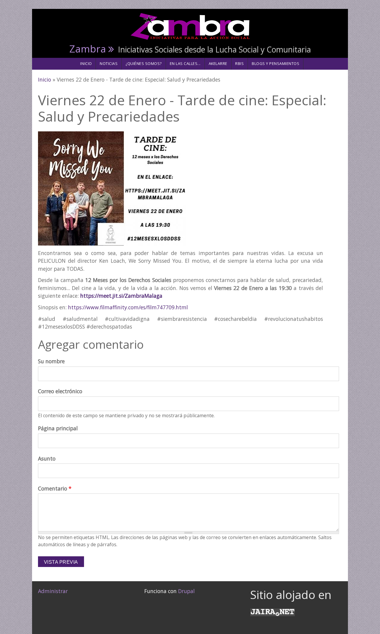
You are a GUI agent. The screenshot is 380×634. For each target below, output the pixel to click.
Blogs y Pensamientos (276, 63)
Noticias (109, 63)
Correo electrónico (60, 391)
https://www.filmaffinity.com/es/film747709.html (128, 307)
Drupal (186, 591)
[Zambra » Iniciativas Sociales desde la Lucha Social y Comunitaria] (190, 25)
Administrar (53, 591)
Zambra (87, 48)
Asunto (47, 458)
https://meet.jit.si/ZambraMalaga (121, 295)
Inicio (86, 63)
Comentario (55, 488)
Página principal (58, 428)
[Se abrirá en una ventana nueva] (272, 611)
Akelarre (218, 63)
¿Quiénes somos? (144, 63)
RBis (239, 63)
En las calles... (185, 63)
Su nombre (51, 361)
